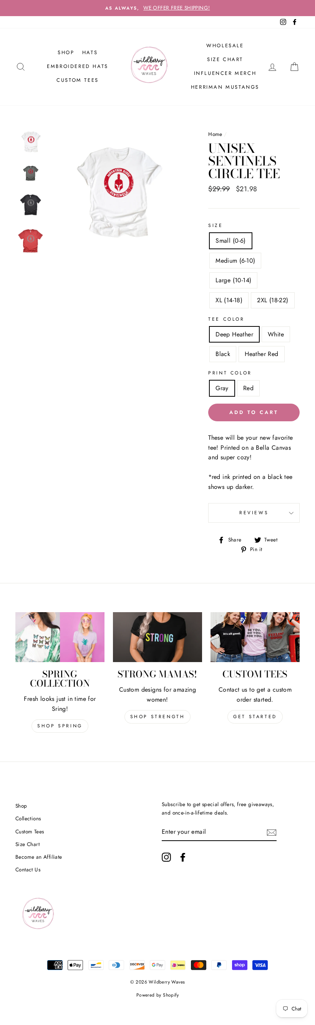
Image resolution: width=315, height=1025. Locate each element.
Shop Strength (157, 716)
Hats (90, 52)
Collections (28, 818)
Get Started (255, 716)
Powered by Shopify (157, 995)
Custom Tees (77, 80)
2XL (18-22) (272, 300)
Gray (222, 388)
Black (223, 353)
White (276, 334)
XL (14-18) (229, 300)
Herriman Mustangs (225, 87)
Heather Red (261, 353)
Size (215, 225)
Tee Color (226, 319)
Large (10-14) (233, 280)
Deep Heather (234, 334)
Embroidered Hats (77, 66)
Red (248, 388)
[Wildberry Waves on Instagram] (166, 857)
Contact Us (27, 869)
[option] (157, 8)
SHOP (66, 52)
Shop (21, 806)
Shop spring (60, 725)
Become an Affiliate (38, 857)
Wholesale (225, 45)
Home (215, 134)
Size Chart (225, 59)
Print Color (230, 372)
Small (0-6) (230, 240)
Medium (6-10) (235, 260)
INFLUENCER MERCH (225, 73)
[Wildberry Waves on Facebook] (182, 857)
